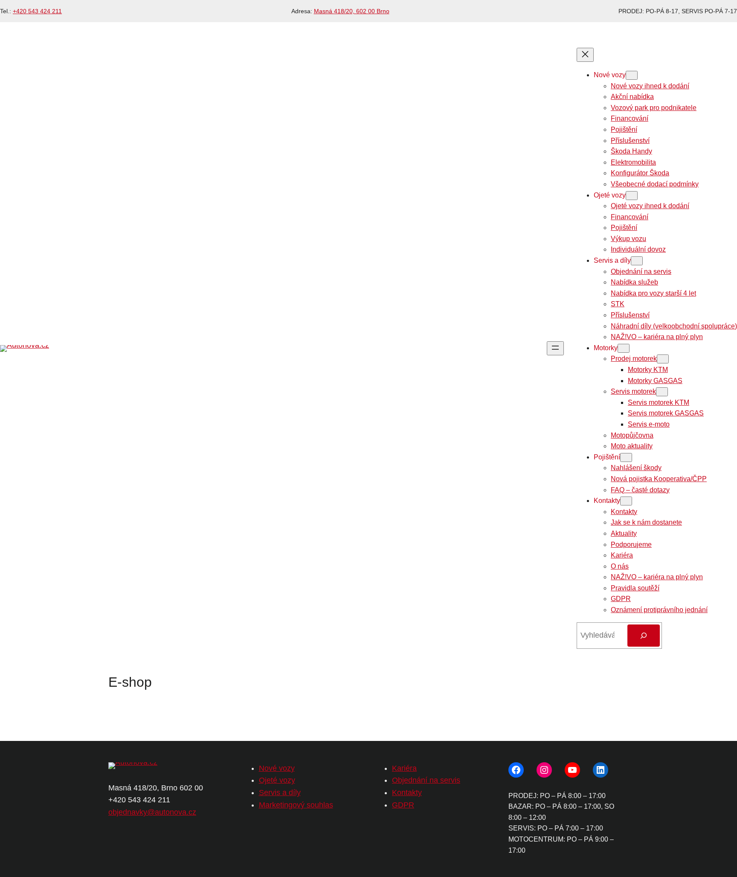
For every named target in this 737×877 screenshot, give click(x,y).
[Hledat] (643, 635)
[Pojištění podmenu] (626, 457)
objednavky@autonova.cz (152, 812)
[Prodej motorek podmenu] (663, 358)
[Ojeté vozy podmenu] (632, 195)
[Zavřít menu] (585, 55)
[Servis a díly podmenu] (637, 260)
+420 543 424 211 (37, 11)
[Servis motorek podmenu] (662, 391)
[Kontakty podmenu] (626, 501)
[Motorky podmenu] (624, 348)
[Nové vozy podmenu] (632, 75)
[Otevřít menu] (555, 348)
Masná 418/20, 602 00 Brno (351, 11)
